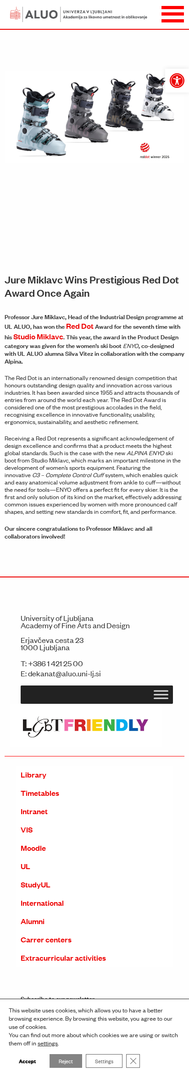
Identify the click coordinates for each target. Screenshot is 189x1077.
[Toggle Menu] (161, 694)
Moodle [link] (33, 848)
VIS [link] (27, 829)
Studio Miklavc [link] (38, 336)
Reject (66, 1061)
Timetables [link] (40, 793)
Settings (104, 1061)
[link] (177, 80)
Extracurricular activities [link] (63, 957)
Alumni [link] (32, 921)
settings (48, 1043)
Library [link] (33, 774)
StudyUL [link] (35, 884)
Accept (27, 1060)
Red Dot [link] (80, 326)
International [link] (42, 903)
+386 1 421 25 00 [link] (55, 663)
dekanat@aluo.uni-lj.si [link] (64, 673)
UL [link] (25, 866)
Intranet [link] (34, 811)
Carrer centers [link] (46, 939)
